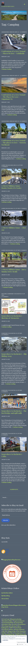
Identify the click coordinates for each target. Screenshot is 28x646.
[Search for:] (14, 497)
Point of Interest (19, 629)
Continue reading (6, 69)
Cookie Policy (5, 640)
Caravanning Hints (7, 623)
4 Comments (23, 250)
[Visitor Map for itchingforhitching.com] (2, 611)
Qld (3, 631)
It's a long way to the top (9, 626)
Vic (18, 32)
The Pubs (10, 633)
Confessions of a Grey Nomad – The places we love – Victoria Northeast (13, 142)
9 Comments (23, 208)
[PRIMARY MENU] (24, 4)
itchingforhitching (7, 6)
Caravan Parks (5, 32)
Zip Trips (20, 165)
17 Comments (4, 296)
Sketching (4, 293)
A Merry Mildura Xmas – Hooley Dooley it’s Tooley (11, 187)
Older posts (14, 489)
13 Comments (23, 75)
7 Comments (4, 166)
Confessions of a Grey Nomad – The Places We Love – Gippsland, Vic (13, 96)
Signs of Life (12, 631)
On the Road (17, 628)
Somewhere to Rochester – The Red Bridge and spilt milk (13, 412)
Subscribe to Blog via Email (12, 505)
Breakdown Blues (7, 621)
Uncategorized (18, 633)
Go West (14, 624)
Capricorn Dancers (19, 621)
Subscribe (5, 520)
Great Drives (21, 624)
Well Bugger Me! (10, 635)
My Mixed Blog (5, 596)
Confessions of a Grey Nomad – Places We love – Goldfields (13, 52)
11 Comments (23, 32)
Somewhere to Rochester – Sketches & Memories (12, 317)
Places (12, 629)
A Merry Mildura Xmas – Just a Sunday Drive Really (13, 270)
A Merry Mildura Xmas (7, 165)
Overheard (5, 629)
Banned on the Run (16, 619)
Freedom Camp (13, 32)
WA (3, 635)
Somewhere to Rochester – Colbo (12, 455)
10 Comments (4, 334)
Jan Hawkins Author (7, 593)
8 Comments (4, 435)
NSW (14, 165)
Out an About (5, 599)
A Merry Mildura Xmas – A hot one (13, 228)
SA (6, 631)
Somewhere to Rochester (14, 293)
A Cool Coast (5, 619)
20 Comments (23, 121)
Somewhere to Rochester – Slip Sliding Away (14, 355)
